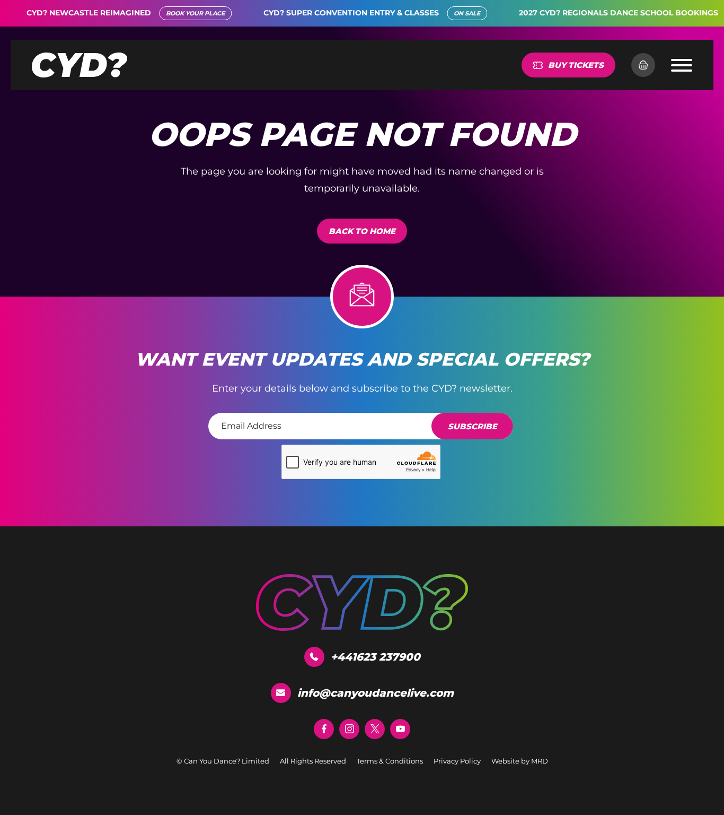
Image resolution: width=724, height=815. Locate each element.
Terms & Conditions (390, 761)
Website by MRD (519, 761)
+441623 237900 (375, 657)
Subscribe (472, 426)
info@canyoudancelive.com (375, 693)
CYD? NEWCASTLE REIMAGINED (70, 13)
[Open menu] (681, 65)
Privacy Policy (457, 761)
